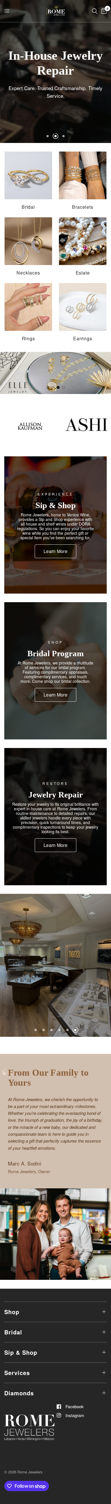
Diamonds (19, 1393)
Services (17, 1372)
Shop (11, 1312)
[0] (103, 11)
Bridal (13, 1332)
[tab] (47, 387)
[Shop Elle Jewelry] (55, 373)
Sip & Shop (20, 1352)
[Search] (94, 11)
